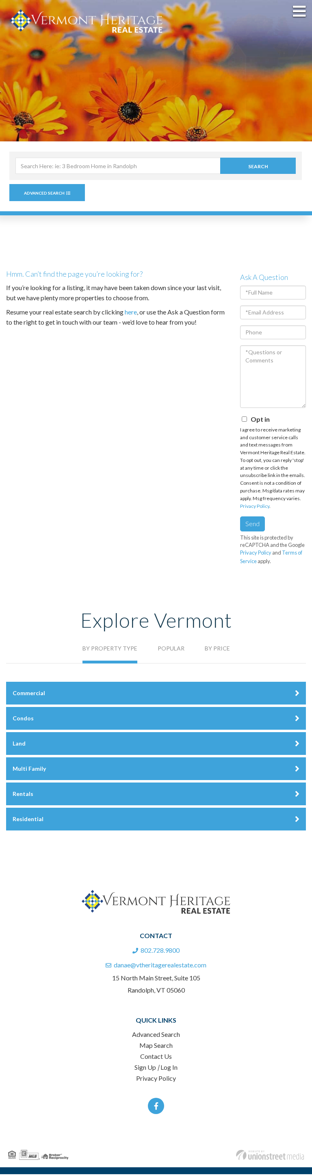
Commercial (29, 693)
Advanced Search (44, 193)
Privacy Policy (254, 507)
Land (19, 744)
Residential (28, 819)
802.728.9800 (160, 951)
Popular (171, 649)
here (131, 313)
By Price (217, 649)
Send (252, 524)
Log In (169, 1068)
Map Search (156, 1046)
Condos (23, 718)
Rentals (23, 794)
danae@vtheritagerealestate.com (160, 965)
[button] (258, 166)
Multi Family (29, 769)
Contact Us (156, 1057)
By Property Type (109, 649)
